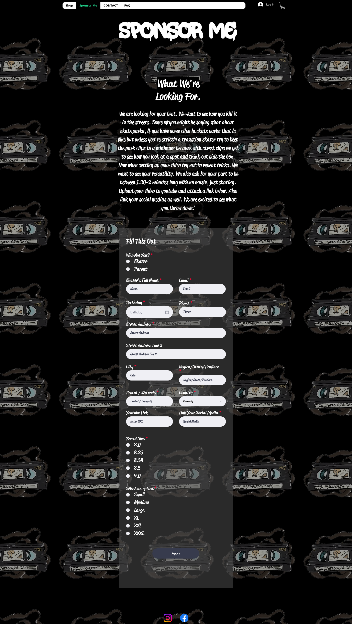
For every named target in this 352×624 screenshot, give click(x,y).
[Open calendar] (167, 312)
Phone (184, 303)
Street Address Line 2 (144, 345)
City (129, 366)
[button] (283, 5)
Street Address (138, 324)
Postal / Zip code (140, 392)
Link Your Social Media (198, 412)
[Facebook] (184, 618)
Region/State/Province (199, 367)
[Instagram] (167, 618)
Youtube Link (137, 412)
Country (185, 392)
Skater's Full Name (142, 280)
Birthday (136, 302)
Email (183, 280)
